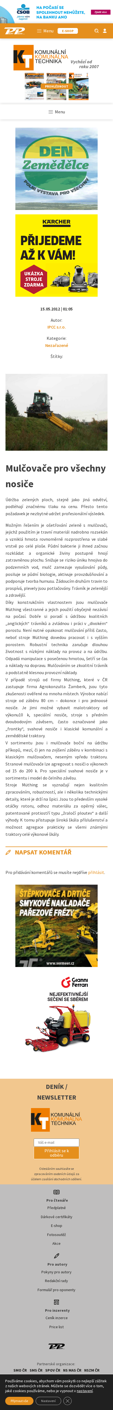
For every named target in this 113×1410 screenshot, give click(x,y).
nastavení (85, 1390)
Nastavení (48, 1401)
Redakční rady (56, 1280)
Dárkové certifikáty (56, 1216)
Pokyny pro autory (56, 1271)
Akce (56, 1243)
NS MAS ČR (72, 1370)
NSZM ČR (92, 1370)
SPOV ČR (52, 1370)
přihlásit (96, 872)
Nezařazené (56, 345)
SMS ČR (36, 1370)
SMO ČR (20, 1370)
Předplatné (56, 1207)
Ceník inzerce (57, 1317)
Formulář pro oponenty (56, 1289)
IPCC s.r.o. (56, 327)
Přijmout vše (19, 1401)
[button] (56, 1152)
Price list (56, 1326)
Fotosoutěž (56, 1234)
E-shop (56, 1225)
